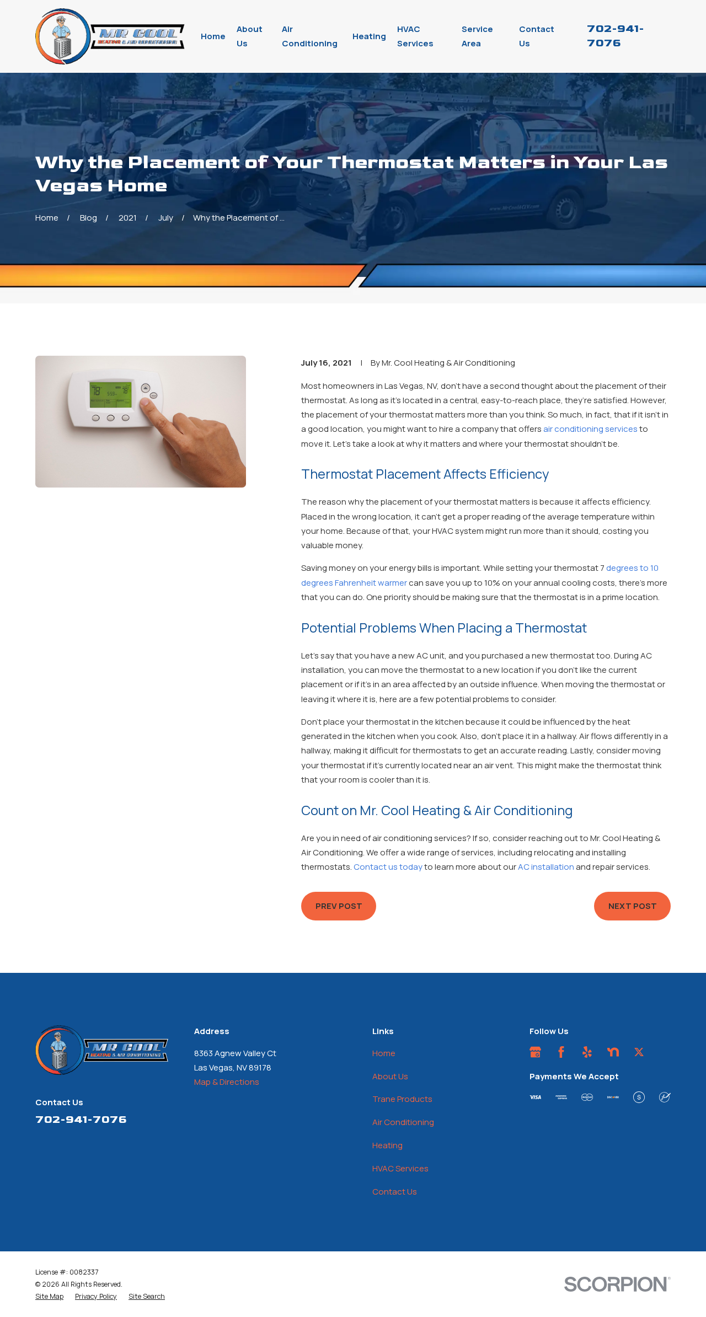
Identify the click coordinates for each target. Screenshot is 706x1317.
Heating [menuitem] (369, 36)
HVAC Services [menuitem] (415, 36)
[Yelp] (587, 1052)
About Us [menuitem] (250, 36)
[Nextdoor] (613, 1052)
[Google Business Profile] (535, 1052)
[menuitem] (49, 1297)
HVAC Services (400, 1168)
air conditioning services (590, 429)
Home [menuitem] (213, 36)
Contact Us (394, 1191)
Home (383, 1053)
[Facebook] (561, 1052)
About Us (390, 1076)
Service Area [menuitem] (477, 36)
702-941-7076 (81, 1119)
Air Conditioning (403, 1122)
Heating (387, 1145)
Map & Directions (226, 1082)
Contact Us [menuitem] (536, 36)
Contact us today (388, 866)
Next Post (632, 906)
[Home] (110, 36)
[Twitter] (639, 1052)
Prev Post (338, 906)
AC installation (546, 866)
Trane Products (402, 1099)
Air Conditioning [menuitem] (310, 36)
